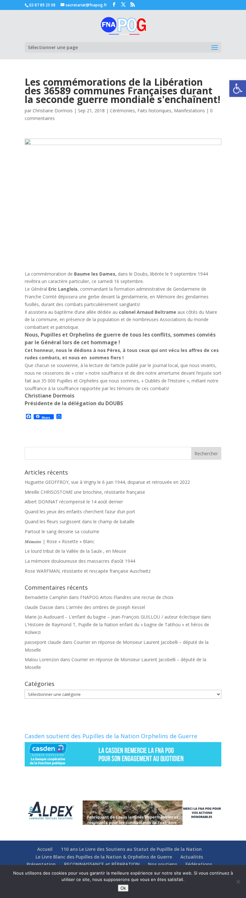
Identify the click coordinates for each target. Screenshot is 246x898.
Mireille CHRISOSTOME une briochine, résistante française (85, 492)
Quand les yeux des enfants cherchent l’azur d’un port (80, 512)
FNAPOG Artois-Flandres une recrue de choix (126, 597)
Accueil (45, 849)
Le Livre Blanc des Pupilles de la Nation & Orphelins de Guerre (104, 857)
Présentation (41, 864)
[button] (237, 88)
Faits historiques (154, 110)
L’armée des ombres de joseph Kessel (105, 607)
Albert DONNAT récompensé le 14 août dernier (74, 502)
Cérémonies (122, 110)
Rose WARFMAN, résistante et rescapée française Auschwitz (88, 571)
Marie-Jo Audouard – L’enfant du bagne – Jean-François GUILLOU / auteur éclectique (112, 617)
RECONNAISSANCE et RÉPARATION (102, 864)
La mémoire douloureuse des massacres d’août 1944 (80, 561)
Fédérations (198, 864)
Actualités (191, 857)
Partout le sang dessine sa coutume (62, 531)
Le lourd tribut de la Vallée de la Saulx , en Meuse (75, 551)
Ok (123, 888)
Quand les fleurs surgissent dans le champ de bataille (80, 521)
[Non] (238, 881)
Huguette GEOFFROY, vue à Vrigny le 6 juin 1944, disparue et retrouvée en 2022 (107, 482)
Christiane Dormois (53, 110)
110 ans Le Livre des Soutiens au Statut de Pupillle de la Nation (131, 849)
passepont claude (43, 642)
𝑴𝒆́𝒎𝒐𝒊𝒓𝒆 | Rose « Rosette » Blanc (59, 541)
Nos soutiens (162, 864)
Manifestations (189, 110)
